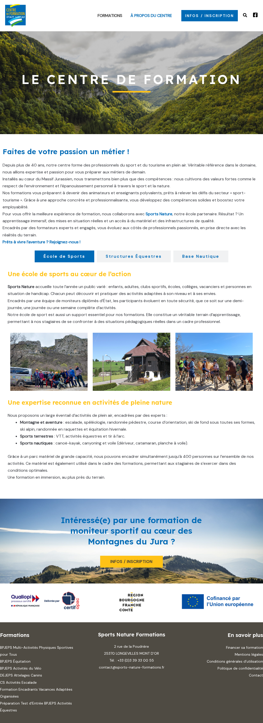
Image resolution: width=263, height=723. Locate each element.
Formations (110, 15)
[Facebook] (255, 14)
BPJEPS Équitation (15, 661)
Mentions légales (249, 654)
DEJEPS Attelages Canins (21, 675)
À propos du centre (151, 15)
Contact (256, 675)
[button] (209, 15)
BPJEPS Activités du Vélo (20, 668)
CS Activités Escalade (18, 682)
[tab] (64, 256)
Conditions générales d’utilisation (235, 661)
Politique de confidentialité (240, 668)
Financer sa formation (244, 647)
